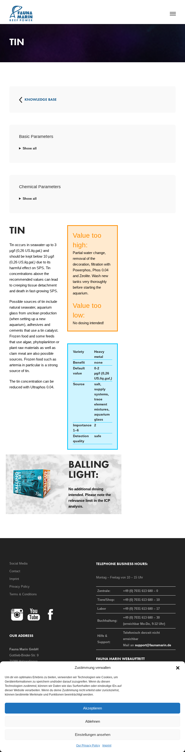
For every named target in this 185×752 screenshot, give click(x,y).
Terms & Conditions (23, 594)
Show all (30, 148)
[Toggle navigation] (173, 14)
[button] (177, 667)
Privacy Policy (19, 586)
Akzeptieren (92, 708)
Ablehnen (92, 721)
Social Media (18, 563)
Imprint (106, 745)
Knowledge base (41, 99)
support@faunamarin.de (153, 645)
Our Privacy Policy (88, 745)
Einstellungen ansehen (92, 735)
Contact (14, 571)
